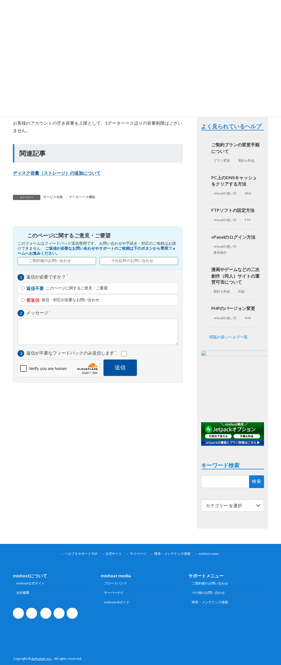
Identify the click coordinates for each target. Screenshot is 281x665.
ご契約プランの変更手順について (235, 147)
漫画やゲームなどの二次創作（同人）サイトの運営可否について (235, 275)
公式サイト (113, 554)
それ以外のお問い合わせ (132, 260)
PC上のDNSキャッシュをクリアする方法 (234, 180)
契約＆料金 (246, 160)
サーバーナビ (114, 592)
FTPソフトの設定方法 (233, 210)
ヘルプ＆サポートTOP (81, 554)
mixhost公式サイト (30, 583)
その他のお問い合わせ (208, 592)
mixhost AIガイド (117, 602)
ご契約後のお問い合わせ (50, 260)
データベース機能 (82, 197)
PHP (248, 318)
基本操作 (220, 252)
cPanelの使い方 (225, 193)
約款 (241, 291)
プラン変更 (221, 160)
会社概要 (22, 592)
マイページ (138, 554)
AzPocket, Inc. (41, 659)
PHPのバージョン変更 (233, 308)
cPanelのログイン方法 (233, 236)
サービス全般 (53, 197)
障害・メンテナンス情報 (172, 554)
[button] (232, 337)
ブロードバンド (115, 583)
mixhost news (208, 554)
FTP (248, 220)
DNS (248, 193)
